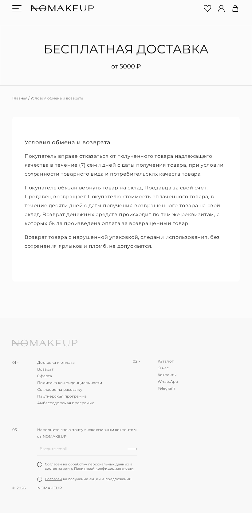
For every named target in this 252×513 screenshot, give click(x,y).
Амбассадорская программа (65, 403)
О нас (163, 368)
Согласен (53, 479)
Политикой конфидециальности (104, 468)
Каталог (166, 361)
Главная (19, 98)
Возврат (45, 369)
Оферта (44, 376)
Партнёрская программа (62, 396)
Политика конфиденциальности (69, 382)
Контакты (167, 374)
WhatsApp (168, 381)
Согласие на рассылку (59, 389)
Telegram (166, 388)
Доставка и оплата (56, 362)
